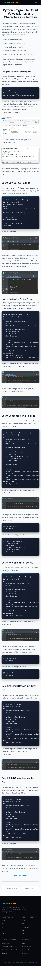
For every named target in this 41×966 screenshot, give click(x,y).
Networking (5, 943)
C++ (3, 927)
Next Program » (30, 888)
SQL (23, 933)
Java (3, 924)
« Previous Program (11, 888)
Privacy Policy (26, 946)
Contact (24, 953)
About (24, 943)
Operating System (7, 946)
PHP (23, 930)
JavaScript (25, 927)
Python (4, 920)
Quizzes (4, 953)
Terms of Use (26, 950)
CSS (23, 924)
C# (3, 933)
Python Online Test (20, 875)
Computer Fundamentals (9, 950)
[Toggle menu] (36, 2)
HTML (24, 920)
